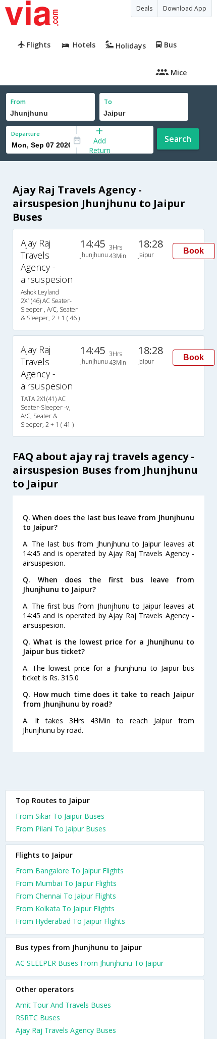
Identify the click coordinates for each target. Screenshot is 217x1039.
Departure (25, 133)
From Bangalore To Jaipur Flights (70, 870)
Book (193, 250)
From (18, 101)
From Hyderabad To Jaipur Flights (70, 921)
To (108, 101)
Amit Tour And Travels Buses (63, 1005)
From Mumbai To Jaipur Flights (66, 883)
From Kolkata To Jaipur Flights (65, 908)
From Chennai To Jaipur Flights (66, 896)
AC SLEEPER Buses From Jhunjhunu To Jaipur (90, 963)
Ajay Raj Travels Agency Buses (66, 1030)
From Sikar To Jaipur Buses (60, 816)
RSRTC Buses (38, 1017)
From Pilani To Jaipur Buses (61, 828)
